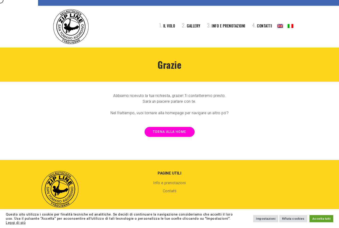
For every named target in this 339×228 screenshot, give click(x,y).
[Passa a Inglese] (280, 26)
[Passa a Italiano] (290, 26)
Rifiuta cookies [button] (293, 218)
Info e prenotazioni (169, 183)
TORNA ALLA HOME (169, 132)
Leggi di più (16, 223)
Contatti (169, 191)
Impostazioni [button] (265, 218)
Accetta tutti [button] (321, 218)
